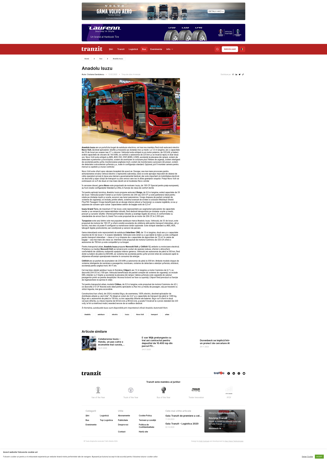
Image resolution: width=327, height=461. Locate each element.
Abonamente (124, 415)
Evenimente (156, 49)
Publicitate (123, 420)
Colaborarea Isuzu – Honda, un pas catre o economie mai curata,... (111, 342)
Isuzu (127, 314)
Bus (144, 49)
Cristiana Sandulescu (95, 74)
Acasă (86, 59)
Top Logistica (106, 420)
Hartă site (143, 431)
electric (115, 314)
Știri (111, 49)
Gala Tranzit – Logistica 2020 (181, 423)
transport (154, 314)
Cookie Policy (145, 415)
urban (167, 314)
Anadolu (87, 314)
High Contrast (204, 441)
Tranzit (120, 49)
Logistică (133, 49)
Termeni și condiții (147, 420)
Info (168, 49)
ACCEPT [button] (319, 457)
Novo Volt (140, 314)
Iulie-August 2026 (227, 413)
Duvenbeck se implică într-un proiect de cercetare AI (215, 342)
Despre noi (123, 424)
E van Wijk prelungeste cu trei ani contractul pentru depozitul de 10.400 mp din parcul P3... (157, 341)
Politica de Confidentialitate (146, 425)
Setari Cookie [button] (307, 457)
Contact (121, 431)
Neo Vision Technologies (234, 441)
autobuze (101, 314)
